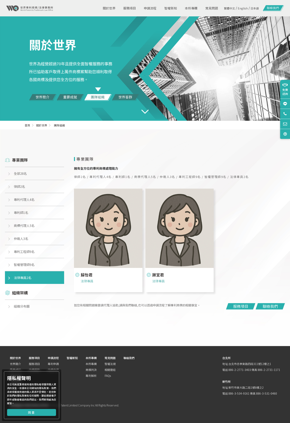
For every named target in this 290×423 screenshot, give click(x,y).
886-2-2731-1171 (269, 370)
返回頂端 (285, 134)
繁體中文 (229, 8)
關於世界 (41, 125)
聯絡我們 (129, 358)
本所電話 (285, 114)
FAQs (108, 376)
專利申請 (53, 364)
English (243, 8)
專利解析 (91, 376)
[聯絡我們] (273, 8)
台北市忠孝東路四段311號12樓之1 (249, 364)
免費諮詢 (285, 92)
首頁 (27, 125)
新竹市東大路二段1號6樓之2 (246, 387)
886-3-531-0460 (266, 393)
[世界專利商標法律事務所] (29, 8)
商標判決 (91, 370)
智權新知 (72, 358)
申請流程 (53, 358)
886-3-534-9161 (238, 393)
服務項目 (34, 358)
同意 (31, 412)
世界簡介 (15, 364)
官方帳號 (285, 104)
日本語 (255, 8)
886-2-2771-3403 (239, 370)
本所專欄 (91, 358)
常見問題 (110, 358)
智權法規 (110, 364)
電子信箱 (285, 124)
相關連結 (110, 370)
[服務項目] (240, 306)
